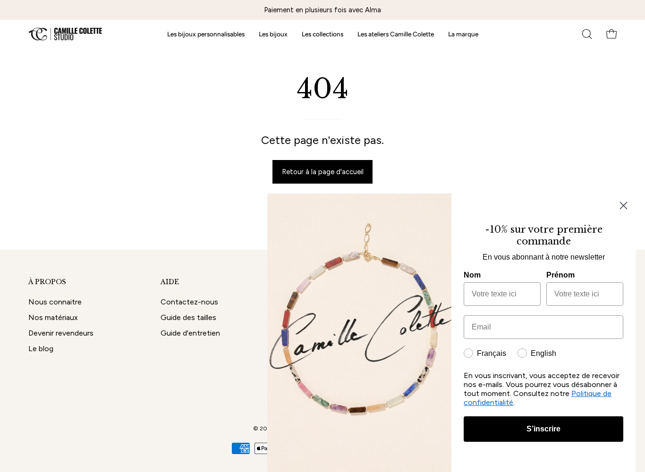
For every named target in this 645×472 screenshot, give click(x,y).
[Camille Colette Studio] (66, 34)
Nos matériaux (53, 317)
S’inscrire (543, 429)
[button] (587, 34)
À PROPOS (47, 282)
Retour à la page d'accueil (323, 172)
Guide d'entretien (190, 333)
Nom (472, 275)
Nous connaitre (55, 301)
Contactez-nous (189, 301)
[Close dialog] (623, 205)
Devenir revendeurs (60, 333)
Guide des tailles (188, 317)
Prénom (560, 275)
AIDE (170, 282)
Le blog (40, 348)
